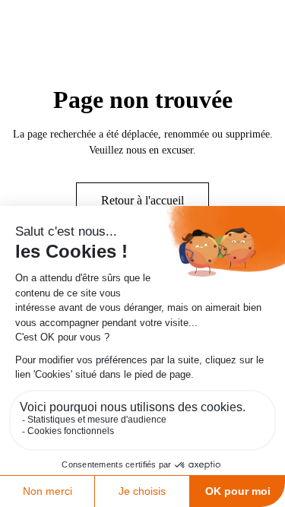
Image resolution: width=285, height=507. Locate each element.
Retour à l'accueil (142, 200)
